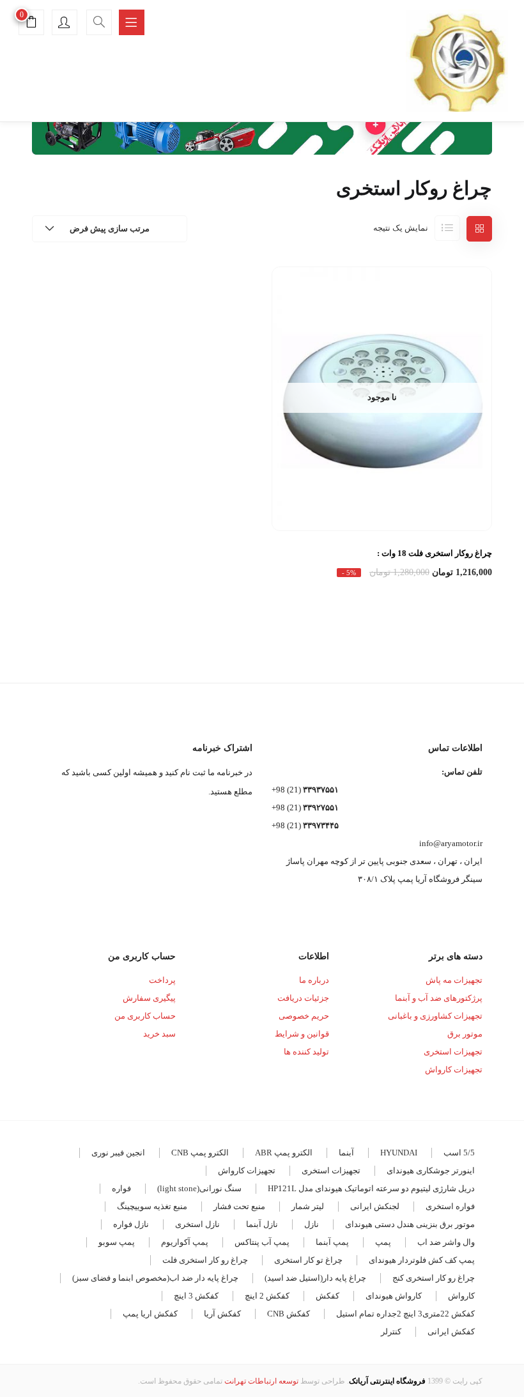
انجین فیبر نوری (118, 1152)
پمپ (383, 1242)
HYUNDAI (398, 1152)
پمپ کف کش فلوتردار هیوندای (422, 1260)
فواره (121, 1188)
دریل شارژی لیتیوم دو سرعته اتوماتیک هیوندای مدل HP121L (371, 1188)
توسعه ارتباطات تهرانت (261, 1381)
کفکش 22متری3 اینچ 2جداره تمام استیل (405, 1313)
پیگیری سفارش (149, 998)
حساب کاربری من (145, 1016)
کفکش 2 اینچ (267, 1296)
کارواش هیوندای (394, 1296)
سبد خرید (159, 1033)
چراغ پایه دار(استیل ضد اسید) (315, 1278)
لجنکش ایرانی (374, 1206)
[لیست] (447, 228)
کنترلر (391, 1331)
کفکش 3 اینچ (196, 1296)
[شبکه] (479, 229)
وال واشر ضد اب (446, 1242)
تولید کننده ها (306, 1051)
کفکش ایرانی (451, 1331)
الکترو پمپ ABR (283, 1152)
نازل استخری (197, 1224)
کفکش (327, 1296)
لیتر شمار (307, 1206)
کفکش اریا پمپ (150, 1313)
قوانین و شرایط (302, 1033)
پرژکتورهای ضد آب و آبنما (438, 998)
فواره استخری (450, 1206)
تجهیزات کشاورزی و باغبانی (435, 1016)
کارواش (461, 1296)
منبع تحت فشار (239, 1206)
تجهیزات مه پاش (454, 980)
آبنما (346, 1152)
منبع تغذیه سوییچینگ (152, 1206)
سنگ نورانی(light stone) (199, 1188)
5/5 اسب (459, 1152)
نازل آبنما (262, 1224)
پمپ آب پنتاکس (262, 1242)
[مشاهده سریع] (382, 500)
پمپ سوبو (116, 1242)
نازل (311, 1224)
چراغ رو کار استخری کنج (433, 1278)
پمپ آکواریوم (184, 1242)
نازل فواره (131, 1224)
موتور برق (464, 1033)
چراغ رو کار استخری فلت (205, 1260)
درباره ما (314, 980)
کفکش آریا (222, 1313)
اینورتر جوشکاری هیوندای (431, 1170)
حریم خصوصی (304, 1016)
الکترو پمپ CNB (200, 1152)
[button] (31, 24)
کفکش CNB (288, 1313)
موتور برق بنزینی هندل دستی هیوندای (410, 1224)
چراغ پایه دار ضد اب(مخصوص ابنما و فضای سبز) (155, 1278)
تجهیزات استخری (453, 1051)
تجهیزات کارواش (453, 1069)
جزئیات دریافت (303, 998)
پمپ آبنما (332, 1242)
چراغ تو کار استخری (308, 1260)
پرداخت (162, 980)
